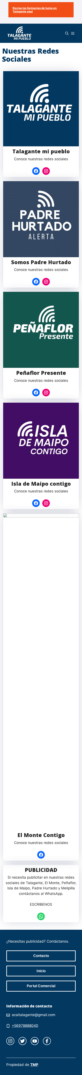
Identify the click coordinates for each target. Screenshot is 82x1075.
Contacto (41, 956)
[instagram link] (10, 1041)
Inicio (41, 971)
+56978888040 (25, 1025)
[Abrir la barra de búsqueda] (67, 33)
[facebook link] (47, 1041)
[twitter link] (22, 1041)
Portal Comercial (41, 986)
